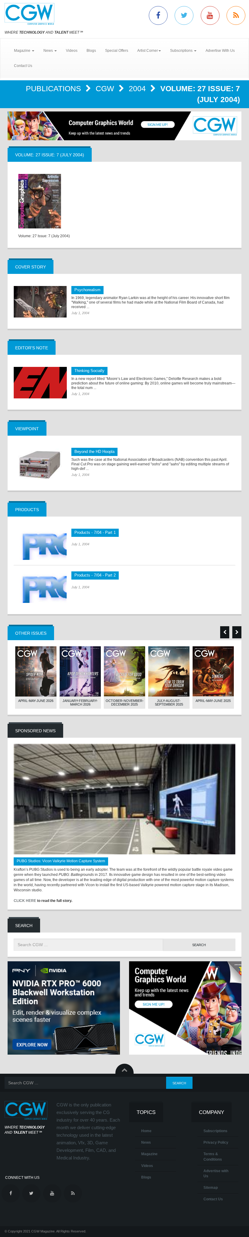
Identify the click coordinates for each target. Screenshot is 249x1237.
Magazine (149, 1154)
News (146, 1142)
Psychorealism (87, 290)
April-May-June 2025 (213, 701)
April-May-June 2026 (35, 701)
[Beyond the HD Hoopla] (40, 463)
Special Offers (116, 50)
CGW (106, 88)
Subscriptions (215, 1131)
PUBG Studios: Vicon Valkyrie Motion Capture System (61, 861)
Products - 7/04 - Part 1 (95, 532)
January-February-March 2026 (80, 702)
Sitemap (210, 1187)
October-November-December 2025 (125, 702)
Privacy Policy (215, 1142)
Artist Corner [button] (147, 50)
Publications (54, 88)
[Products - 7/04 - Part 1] (40, 544)
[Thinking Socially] (40, 382)
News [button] (48, 50)
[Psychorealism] (40, 302)
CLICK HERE (25, 901)
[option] (35, 677)
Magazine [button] (22, 50)
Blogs (91, 50)
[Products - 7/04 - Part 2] (40, 587)
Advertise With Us (220, 50)
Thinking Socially (89, 370)
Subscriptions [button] (181, 50)
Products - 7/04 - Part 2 (95, 575)
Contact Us (23, 66)
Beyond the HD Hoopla (94, 451)
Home (146, 1131)
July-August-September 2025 (169, 702)
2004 (138, 88)
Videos (71, 50)
